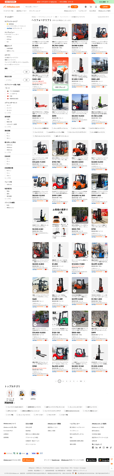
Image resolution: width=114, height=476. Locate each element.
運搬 (56, 17)
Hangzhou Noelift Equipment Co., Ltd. (80, 233)
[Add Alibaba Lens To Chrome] (28, 460)
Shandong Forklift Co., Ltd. (98, 235)
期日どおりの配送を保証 (32, 434)
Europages (83, 468)
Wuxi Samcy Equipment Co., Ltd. (40, 233)
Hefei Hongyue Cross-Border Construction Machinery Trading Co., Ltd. (80, 119)
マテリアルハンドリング (45, 17)
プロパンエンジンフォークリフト (43, 136)
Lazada (57, 468)
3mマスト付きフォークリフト (97, 128)
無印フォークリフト (92, 407)
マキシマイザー (52, 414)
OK (26, 72)
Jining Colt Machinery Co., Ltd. (40, 88)
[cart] (91, 7)
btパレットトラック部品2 (79, 128)
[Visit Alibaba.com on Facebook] (93, 447)
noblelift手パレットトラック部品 (56, 132)
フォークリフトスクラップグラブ (53, 411)
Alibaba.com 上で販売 (98, 427)
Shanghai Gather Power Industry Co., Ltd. (80, 165)
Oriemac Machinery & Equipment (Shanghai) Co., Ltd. (40, 165)
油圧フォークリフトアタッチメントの (55, 407)
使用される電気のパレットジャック (30, 411)
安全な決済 (29, 427)
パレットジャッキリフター (76, 407)
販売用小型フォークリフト (34, 407)
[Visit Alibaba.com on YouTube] (107, 447)
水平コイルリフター (12, 411)
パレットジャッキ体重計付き (42, 128)
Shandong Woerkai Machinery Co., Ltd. (99, 85)
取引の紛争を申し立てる (77, 434)
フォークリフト (64, 17)
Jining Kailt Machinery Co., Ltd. (60, 165)
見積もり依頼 (51, 430)
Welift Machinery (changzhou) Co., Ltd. (40, 122)
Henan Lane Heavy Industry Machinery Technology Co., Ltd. (40, 199)
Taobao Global (64, 468)
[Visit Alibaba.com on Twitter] (100, 447)
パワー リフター (39, 414)
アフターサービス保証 (32, 437)
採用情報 (6, 437)
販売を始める (95, 430)
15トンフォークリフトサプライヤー (77, 132)
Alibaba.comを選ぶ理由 (10, 427)
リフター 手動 (64, 414)
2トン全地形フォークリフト (98, 132)
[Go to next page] (84, 381)
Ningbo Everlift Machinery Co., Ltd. (60, 51)
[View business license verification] (73, 473)
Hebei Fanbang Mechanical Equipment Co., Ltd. (99, 168)
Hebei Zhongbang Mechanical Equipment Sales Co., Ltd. (80, 51)
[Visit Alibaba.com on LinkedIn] (96, 447)
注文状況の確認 (96, 434)
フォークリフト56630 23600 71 (15, 407)
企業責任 (6, 434)
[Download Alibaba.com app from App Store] (91, 460)
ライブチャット (74, 430)
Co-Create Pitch (8, 430)
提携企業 (94, 441)
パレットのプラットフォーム (61, 128)
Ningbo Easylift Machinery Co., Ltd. (60, 201)
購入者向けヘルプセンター (77, 427)
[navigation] (17, 199)
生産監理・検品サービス (32, 441)
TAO (71, 468)
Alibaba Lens (7, 460)
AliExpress (31, 468)
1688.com (38, 468)
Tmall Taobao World (48, 468)
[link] (111, 459)
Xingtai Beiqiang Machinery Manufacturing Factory (40, 51)
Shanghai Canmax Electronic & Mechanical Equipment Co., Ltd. (99, 51)
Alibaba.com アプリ (67, 460)
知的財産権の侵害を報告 (77, 441)
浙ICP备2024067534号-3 (102, 473)
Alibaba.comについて (10, 423)
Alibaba (34, 17)
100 (81, 381)
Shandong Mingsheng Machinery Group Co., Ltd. (60, 122)
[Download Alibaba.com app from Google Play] (104, 460)
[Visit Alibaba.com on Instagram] (104, 447)
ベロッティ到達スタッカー (91, 411)
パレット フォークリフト (24, 414)
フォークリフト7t (39, 132)
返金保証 (28, 430)
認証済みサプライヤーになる (100, 437)
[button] (69, 7)
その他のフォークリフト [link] (78, 17)
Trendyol (76, 468)
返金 (71, 437)
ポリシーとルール (31, 444)
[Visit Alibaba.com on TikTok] (111, 447)
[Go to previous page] (56, 381)
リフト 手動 (10, 414)
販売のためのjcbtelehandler (73, 411)
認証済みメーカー (53, 427)
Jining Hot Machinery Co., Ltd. (99, 201)
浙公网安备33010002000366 (86, 473)
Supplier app (55, 460)
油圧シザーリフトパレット (62, 136)
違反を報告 (73, 444)
